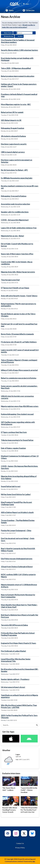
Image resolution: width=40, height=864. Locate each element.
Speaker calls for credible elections (15, 212)
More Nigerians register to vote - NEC (16, 104)
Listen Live (30, 10)
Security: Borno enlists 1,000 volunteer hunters (19, 50)
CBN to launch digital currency (13, 152)
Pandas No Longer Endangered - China (16, 530)
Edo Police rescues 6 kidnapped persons (16, 559)
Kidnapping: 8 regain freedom (12, 128)
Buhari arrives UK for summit (12, 112)
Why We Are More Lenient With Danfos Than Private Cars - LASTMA (19, 706)
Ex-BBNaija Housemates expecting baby (16, 178)
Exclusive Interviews (11, 773)
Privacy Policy (20, 847)
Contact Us (20, 843)
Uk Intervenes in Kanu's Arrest (13, 687)
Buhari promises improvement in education (17, 76)
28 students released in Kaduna (13, 136)
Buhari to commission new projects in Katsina (18, 378)
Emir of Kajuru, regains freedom (13, 448)
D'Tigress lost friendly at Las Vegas (15, 288)
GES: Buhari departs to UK (11, 120)
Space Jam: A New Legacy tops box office (17, 254)
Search (34, 32)
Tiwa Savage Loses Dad (10, 280)
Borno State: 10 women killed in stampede (17, 334)
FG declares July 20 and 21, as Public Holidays (19, 342)
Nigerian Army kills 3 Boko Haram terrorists (18, 272)
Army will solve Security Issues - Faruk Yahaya (19, 296)
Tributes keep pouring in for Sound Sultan (17, 440)
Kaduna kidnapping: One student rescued (17, 414)
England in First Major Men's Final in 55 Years (18, 643)
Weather (6, 750)
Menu (11, 10)
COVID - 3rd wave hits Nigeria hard (14, 220)
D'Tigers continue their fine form (14, 432)
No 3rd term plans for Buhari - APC (14, 170)
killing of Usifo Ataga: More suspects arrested (19, 370)
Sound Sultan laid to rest (10, 486)
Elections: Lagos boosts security (14, 144)
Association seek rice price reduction (15, 204)
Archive (20, 36)
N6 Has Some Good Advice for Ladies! (16, 494)
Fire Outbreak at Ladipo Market (13, 651)
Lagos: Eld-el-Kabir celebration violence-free (19, 228)
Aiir (34, 861)
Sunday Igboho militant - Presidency (15, 679)
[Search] (37, 725)
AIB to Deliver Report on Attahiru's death (17, 512)
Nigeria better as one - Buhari (12, 236)
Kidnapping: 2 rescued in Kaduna (13, 196)
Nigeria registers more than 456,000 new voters (19, 406)
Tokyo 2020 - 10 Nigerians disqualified (16, 68)
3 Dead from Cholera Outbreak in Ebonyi (17, 567)
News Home (8, 33)
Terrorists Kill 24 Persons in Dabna (14, 625)
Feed (15, 32)
